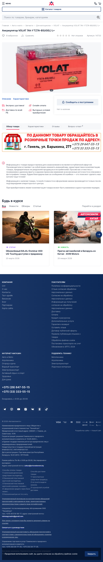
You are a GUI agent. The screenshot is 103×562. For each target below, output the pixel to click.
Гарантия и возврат (60, 324)
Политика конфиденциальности (66, 286)
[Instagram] (25, 409)
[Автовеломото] (51, 3)
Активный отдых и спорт (13, 373)
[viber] (11, 409)
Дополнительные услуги (63, 321)
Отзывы (56, 126)
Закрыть (91, 554)
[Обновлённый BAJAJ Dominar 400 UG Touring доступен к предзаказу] (25, 238)
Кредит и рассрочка (61, 318)
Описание (6, 99)
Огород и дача (8, 363)
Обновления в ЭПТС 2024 (63, 346)
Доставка (56, 311)
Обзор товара (12, 126)
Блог (4, 302)
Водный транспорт (10, 367)
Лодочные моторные (61, 367)
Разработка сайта (82, 431)
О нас (4, 289)
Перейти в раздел (91, 206)
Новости (13, 206)
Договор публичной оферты (64, 330)
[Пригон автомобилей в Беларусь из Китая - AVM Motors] (77, 238)
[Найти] (98, 17)
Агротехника (8, 360)
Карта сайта (7, 308)
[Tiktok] (46, 409)
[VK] (32, 409)
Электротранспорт (10, 370)
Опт (3, 286)
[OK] (39, 409)
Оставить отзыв (59, 327)
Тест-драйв (7, 295)
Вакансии (6, 298)
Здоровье (6, 376)
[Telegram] (4, 409)
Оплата (55, 314)
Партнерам (7, 305)
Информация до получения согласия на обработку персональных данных (64, 305)
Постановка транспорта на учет (66, 343)
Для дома (6, 379)
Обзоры (26, 206)
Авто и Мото (7, 357)
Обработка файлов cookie (63, 340)
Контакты (6, 292)
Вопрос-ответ (75, 126)
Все (4, 206)
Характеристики (21, 99)
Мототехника (57, 357)
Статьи (37, 206)
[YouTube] (18, 409)
